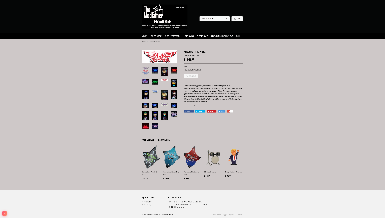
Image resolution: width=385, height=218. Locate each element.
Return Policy (146, 205)
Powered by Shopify (167, 214)
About (144, 36)
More (238, 36)
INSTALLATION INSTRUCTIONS (222, 36)
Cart (239, 18)
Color (185, 66)
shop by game (202, 36)
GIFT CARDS (189, 36)
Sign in (226, 14)
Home (144, 42)
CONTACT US (147, 202)
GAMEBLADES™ (156, 36)
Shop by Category (172, 36)
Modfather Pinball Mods (153, 214)
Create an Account (237, 14)
